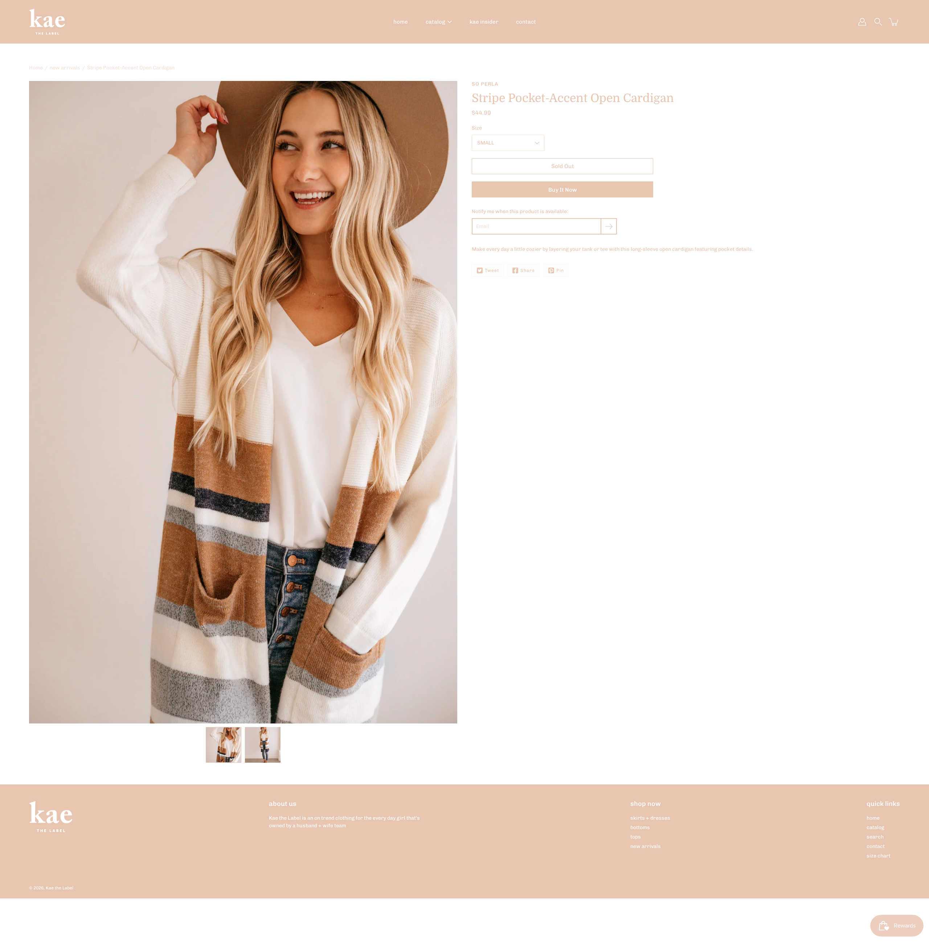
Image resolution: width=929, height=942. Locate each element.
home (400, 22)
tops (635, 837)
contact (526, 22)
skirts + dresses (650, 818)
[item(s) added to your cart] (894, 22)
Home (36, 68)
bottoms (640, 827)
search (875, 837)
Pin (560, 270)
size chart (879, 856)
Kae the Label (59, 887)
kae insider (484, 22)
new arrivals (65, 68)
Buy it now (562, 190)
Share (527, 270)
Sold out (562, 166)
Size (477, 128)
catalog (435, 22)
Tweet (492, 270)
